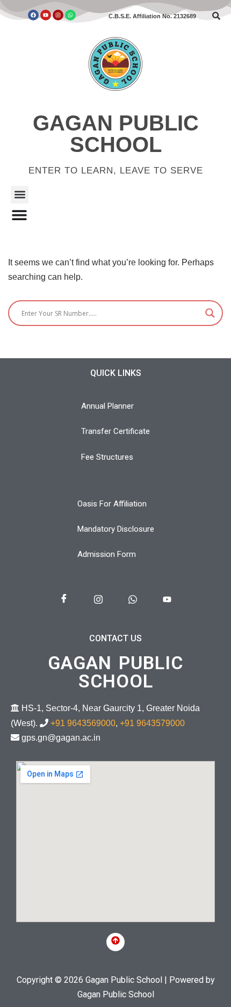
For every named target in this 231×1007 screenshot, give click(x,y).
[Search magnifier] (210, 313)
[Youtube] (45, 15)
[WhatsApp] (132, 599)
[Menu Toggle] (19, 215)
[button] (19, 195)
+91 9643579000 (152, 723)
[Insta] (98, 599)
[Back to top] (115, 942)
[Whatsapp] (70, 15)
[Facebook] (33, 15)
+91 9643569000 (83, 723)
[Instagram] (58, 15)
